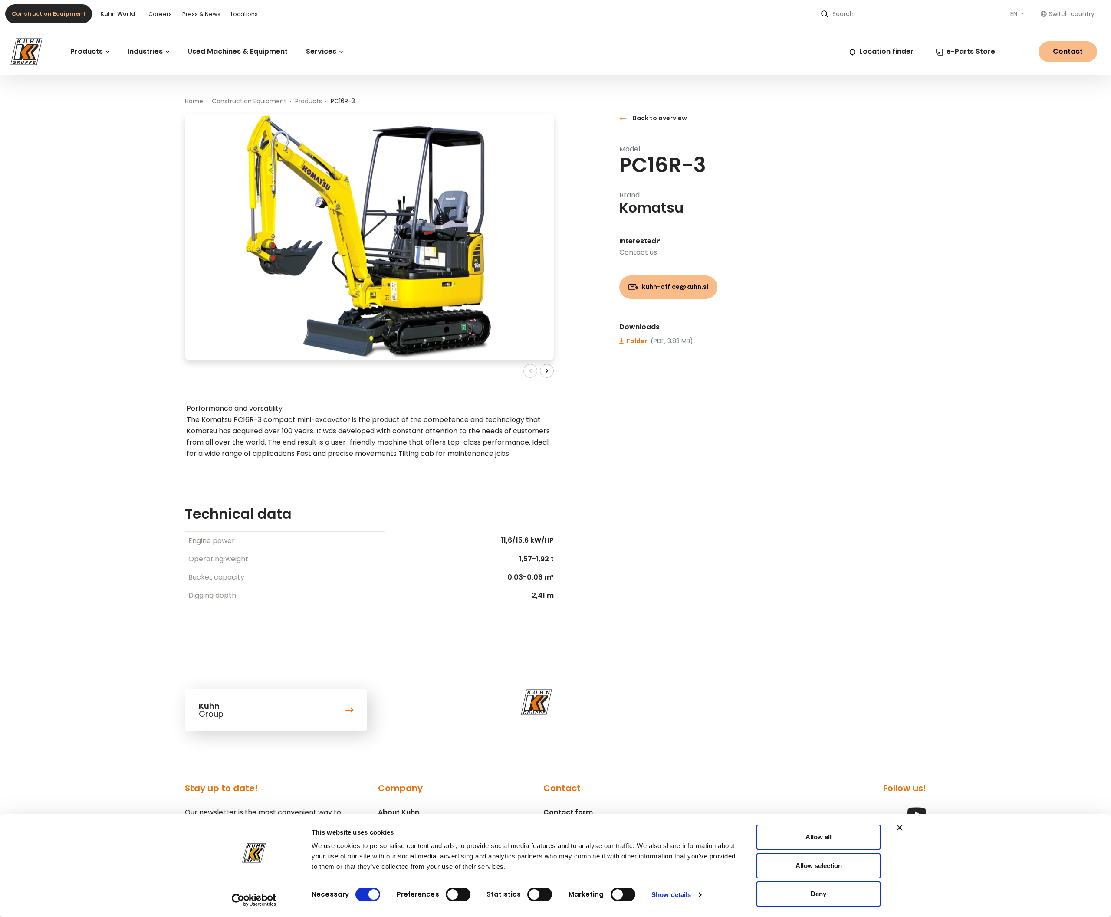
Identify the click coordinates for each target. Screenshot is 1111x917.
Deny (818, 893)
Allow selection (818, 865)
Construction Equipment (48, 13)
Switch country (1072, 14)
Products (87, 51)
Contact (1068, 51)
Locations (244, 14)
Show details (671, 894)
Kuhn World (117, 13)
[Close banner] (900, 828)
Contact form (568, 812)
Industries (146, 51)
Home (194, 101)
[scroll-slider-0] (530, 371)
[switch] (458, 894)
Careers (160, 14)
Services (322, 51)
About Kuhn (398, 812)
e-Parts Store (971, 51)
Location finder (886, 51)
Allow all (818, 837)
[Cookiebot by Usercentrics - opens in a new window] (254, 900)
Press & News (201, 14)
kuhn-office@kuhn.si (674, 286)
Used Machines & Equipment (237, 51)
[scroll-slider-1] (547, 371)
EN (1014, 14)
